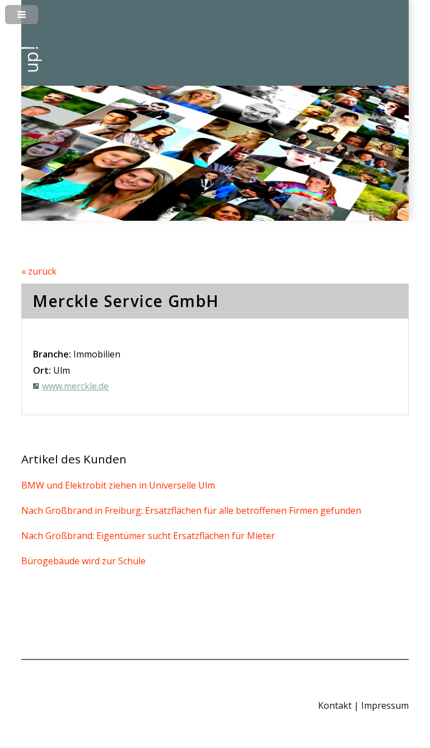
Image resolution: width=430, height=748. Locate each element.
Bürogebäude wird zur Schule (83, 561)
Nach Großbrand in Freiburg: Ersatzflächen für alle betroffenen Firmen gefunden (191, 510)
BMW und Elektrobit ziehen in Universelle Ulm (118, 485)
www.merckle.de (75, 386)
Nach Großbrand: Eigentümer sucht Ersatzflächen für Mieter (148, 535)
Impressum (385, 705)
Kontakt (335, 705)
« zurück (39, 271)
